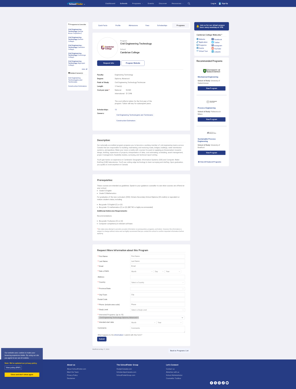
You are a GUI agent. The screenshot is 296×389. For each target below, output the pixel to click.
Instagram (218, 46)
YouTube (217, 49)
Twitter (217, 42)
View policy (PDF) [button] (13, 368)
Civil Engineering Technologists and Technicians (75, 80)
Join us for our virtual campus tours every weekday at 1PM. (212, 26)
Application (203, 42)
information (118, 335)
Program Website (133, 63)
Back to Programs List (179, 351)
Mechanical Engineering (208, 77)
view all (84, 69)
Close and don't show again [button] (22, 374)
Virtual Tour (203, 51)
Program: (123, 41)
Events (201, 48)
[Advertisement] (148, 13)
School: (123, 49)
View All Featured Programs (209, 162)
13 (116, 110)
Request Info (108, 63)
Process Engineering (207, 108)
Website (202, 39)
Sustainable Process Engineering (207, 140)
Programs (203, 45)
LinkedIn (217, 52)
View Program (211, 88)
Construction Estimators (77, 86)
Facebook (218, 39)
